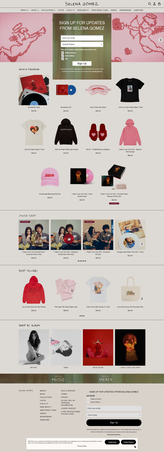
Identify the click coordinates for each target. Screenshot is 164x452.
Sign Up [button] (82, 63)
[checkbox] (82, 53)
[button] (108, 16)
